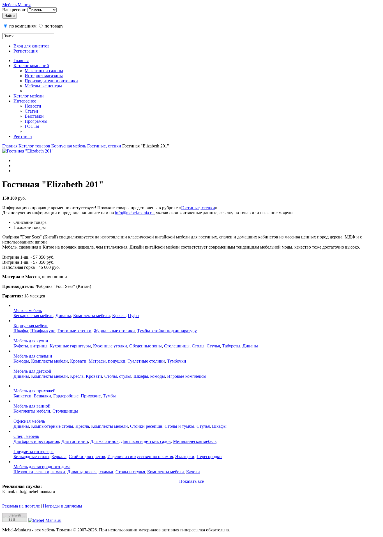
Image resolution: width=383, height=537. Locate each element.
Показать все (191, 481)
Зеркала (59, 456)
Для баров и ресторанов (36, 441)
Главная (21, 60)
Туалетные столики (146, 361)
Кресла (119, 315)
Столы (198, 345)
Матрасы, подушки (107, 361)
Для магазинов (104, 441)
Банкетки (22, 395)
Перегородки (209, 456)
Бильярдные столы (31, 456)
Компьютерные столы (52, 426)
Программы (36, 121)
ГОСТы (32, 126)
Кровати (78, 361)
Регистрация (25, 51)
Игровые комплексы (186, 376)
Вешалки (42, 395)
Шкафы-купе (42, 330)
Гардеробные (66, 395)
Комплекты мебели (91, 315)
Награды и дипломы (62, 506)
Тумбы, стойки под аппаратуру (167, 330)
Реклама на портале (21, 506)
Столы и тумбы (179, 426)
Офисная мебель (29, 421)
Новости (33, 106)
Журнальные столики (114, 330)
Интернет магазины (44, 75)
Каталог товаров (34, 146)
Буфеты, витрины (30, 345)
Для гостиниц (74, 441)
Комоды (21, 361)
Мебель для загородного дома (41, 466)
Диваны (63, 315)
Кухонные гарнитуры (70, 345)
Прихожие (91, 395)
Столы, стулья (117, 376)
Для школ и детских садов (146, 441)
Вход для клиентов (31, 46)
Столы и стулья (130, 471)
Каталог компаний (31, 65)
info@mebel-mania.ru (134, 212)
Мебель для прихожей (34, 390)
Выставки (34, 116)
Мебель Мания (16, 4)
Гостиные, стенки (104, 146)
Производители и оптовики (51, 80)
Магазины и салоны (44, 70)
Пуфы (133, 315)
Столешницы (177, 345)
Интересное (24, 101)
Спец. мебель (26, 436)
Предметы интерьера (33, 451)
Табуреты (231, 345)
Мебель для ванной (31, 406)
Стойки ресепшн (146, 426)
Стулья (213, 345)
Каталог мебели (28, 96)
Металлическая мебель (194, 441)
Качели (193, 471)
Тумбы (109, 395)
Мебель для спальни (32, 356)
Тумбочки (176, 361)
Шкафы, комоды (149, 376)
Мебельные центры (43, 85)
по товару (53, 26)
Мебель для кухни (30, 340)
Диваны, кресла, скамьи (90, 471)
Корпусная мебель (68, 146)
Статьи (31, 111)
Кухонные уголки (110, 345)
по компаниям (22, 26)
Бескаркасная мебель (33, 315)
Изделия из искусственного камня (140, 456)
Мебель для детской (32, 371)
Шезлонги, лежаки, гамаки (39, 471)
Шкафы (20, 330)
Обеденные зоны (145, 345)
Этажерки (184, 456)
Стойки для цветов (87, 456)
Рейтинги (22, 136)
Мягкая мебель (27, 310)
